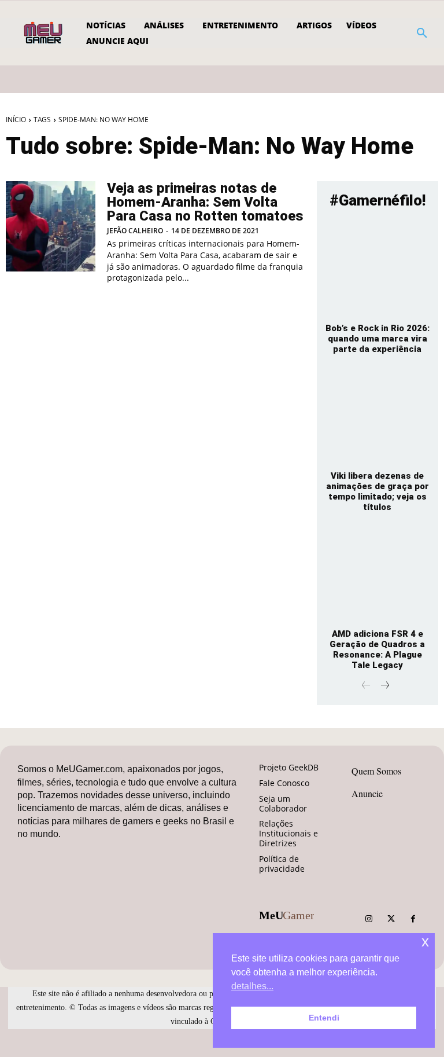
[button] (422, 33)
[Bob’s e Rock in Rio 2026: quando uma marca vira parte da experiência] (377, 268)
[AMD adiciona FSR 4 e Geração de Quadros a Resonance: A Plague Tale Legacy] (377, 574)
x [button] (425, 941)
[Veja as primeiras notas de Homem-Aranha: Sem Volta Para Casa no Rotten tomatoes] (50, 226)
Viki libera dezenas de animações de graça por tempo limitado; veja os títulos (377, 491)
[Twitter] (391, 919)
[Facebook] (413, 919)
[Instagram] (369, 919)
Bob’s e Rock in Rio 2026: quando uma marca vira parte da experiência (377, 338)
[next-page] (385, 686)
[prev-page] (366, 686)
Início (16, 119)
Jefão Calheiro (135, 231)
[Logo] (44, 33)
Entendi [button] (324, 1017)
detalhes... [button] (252, 986)
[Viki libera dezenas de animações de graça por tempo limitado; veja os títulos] (377, 416)
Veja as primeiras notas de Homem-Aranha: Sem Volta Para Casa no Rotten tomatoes (205, 202)
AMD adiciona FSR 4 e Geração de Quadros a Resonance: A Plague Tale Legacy (377, 649)
